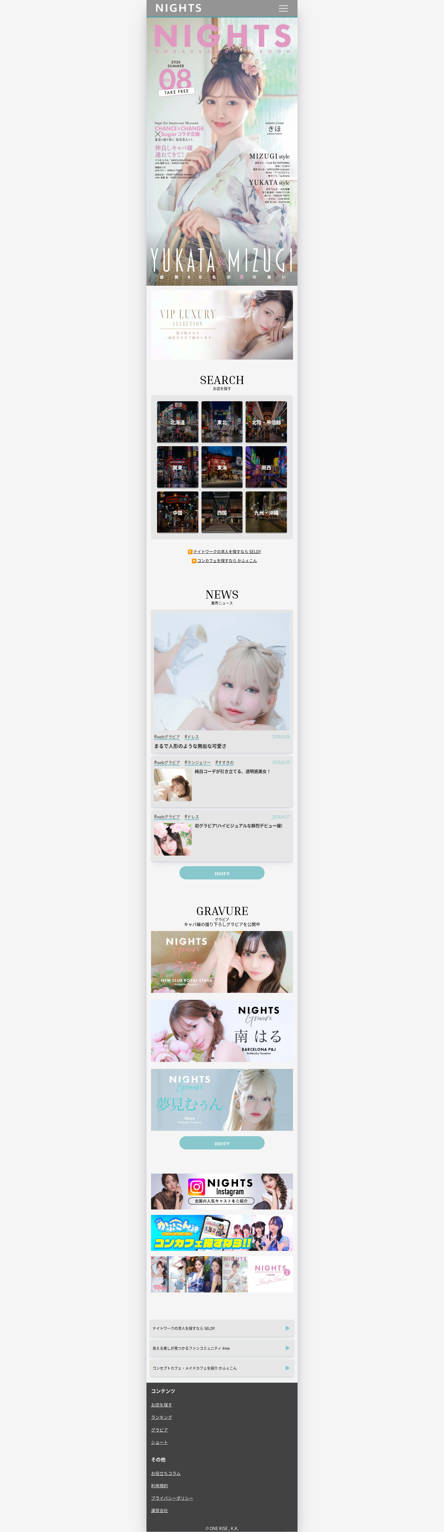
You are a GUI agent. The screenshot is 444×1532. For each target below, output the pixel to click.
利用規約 (159, 1486)
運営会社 (159, 1510)
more (222, 872)
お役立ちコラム (166, 1473)
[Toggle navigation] (283, 8)
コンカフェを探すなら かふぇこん (227, 560)
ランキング (161, 1417)
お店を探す (161, 1405)
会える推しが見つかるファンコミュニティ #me (191, 1348)
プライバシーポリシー (172, 1498)
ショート (159, 1442)
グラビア (159, 1430)
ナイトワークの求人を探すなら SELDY (227, 551)
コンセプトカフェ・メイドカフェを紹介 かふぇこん (195, 1368)
